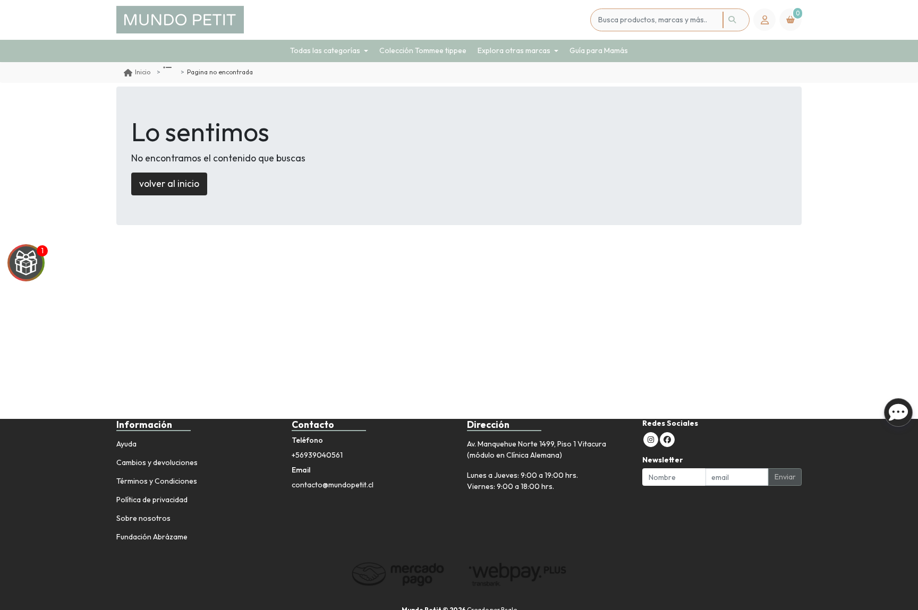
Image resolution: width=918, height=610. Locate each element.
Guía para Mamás (599, 50)
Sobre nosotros (143, 518)
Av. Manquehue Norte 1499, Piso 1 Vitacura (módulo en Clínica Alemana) (536, 449)
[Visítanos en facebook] (667, 439)
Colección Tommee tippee (422, 50)
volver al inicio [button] (169, 183)
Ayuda (126, 444)
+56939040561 (317, 455)
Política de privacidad (152, 499)
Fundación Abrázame (152, 537)
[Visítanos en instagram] (650, 439)
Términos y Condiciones (156, 481)
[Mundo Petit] (351, 20)
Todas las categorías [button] (325, 50)
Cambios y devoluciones (157, 462)
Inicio (142, 72)
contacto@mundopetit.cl (332, 484)
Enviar (785, 477)
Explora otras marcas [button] (514, 50)
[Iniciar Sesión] (764, 19)
